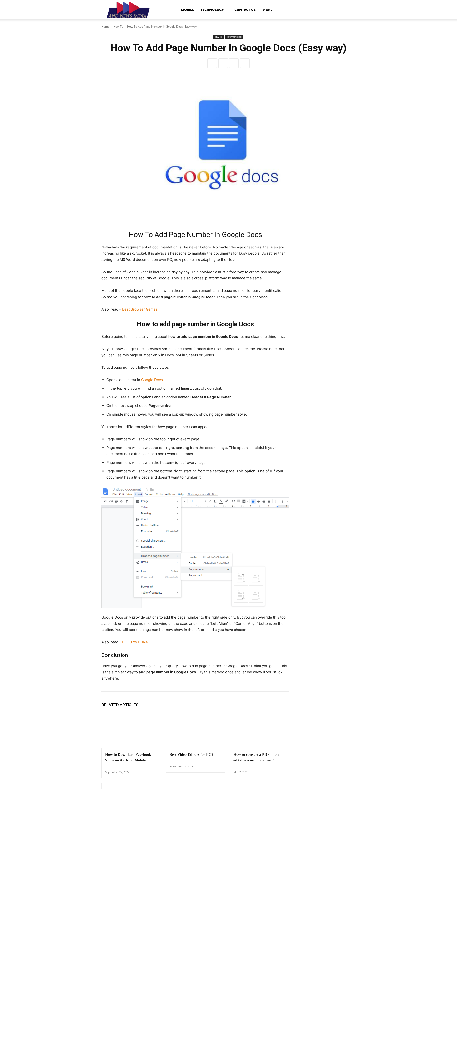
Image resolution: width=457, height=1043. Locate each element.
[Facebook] (212, 63)
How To (118, 27)
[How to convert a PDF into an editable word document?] (259, 730)
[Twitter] (223, 63)
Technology (212, 9)
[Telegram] (234, 63)
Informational (234, 36)
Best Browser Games (140, 309)
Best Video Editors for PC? (191, 754)
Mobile (187, 9)
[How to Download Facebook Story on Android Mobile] (131, 730)
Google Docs (152, 380)
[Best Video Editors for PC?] (195, 730)
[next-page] (112, 786)
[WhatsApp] (245, 63)
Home (105, 27)
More (267, 9)
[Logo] (128, 9)
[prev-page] (104, 786)
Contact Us (245, 9)
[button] (350, 10)
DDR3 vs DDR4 (135, 642)
